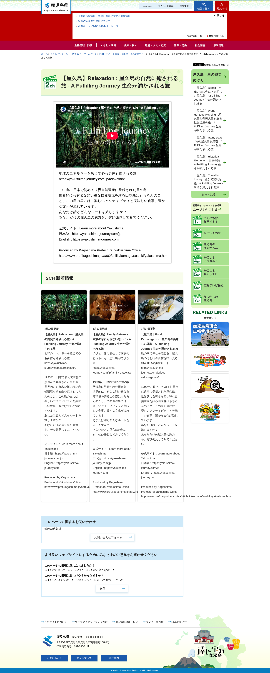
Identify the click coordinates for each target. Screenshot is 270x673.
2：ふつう (77, 569)
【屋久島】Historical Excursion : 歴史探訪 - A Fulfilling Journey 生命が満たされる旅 (208, 162)
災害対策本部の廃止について (94, 21)
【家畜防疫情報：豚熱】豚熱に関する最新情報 (104, 16)
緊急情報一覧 (194, 36)
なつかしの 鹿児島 (211, 298)
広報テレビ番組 (213, 285)
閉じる (220, 15)
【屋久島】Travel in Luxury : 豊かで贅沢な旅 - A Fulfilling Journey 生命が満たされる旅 (208, 181)
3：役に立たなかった (102, 569)
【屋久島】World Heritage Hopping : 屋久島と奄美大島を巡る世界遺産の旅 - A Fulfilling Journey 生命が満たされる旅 (208, 120)
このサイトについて (56, 622)
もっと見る (209, 194)
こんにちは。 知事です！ (212, 219)
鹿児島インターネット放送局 (207, 207)
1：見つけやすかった (61, 579)
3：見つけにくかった (110, 579)
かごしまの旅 (212, 233)
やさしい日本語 (166, 6)
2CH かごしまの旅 (109, 54)
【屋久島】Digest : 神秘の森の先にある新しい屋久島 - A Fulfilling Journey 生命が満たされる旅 (208, 95)
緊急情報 (222, 8)
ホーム (44, 54)
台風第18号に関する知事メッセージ (98, 26)
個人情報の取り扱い (126, 622)
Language (147, 6)
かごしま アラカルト (211, 259)
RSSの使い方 (179, 622)
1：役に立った (57, 569)
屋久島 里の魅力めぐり (134, 54)
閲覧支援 (184, 6)
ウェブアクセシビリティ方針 (91, 622)
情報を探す (203, 8)
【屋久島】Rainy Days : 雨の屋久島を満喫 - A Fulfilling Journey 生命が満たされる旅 (208, 143)
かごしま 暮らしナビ (211, 272)
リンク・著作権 (154, 622)
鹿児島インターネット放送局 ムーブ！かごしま (73, 54)
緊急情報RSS (216, 36)
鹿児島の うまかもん (211, 246)
